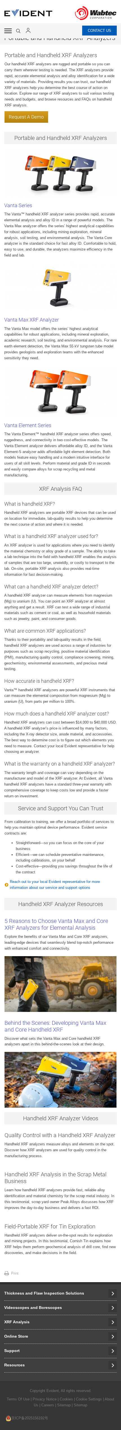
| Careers (46, 1405)
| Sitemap (63, 1405)
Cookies (67, 1399)
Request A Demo (26, 117)
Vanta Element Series (27, 425)
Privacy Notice (45, 1399)
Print (15, 1273)
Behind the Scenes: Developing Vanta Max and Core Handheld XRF (55, 1026)
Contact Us (99, 30)
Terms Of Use (18, 1399)
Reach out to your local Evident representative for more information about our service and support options (55, 885)
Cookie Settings (89, 1399)
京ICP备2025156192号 (29, 1418)
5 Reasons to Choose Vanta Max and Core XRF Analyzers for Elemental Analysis (56, 924)
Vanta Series (18, 205)
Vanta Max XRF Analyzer (31, 320)
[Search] (19, 31)
